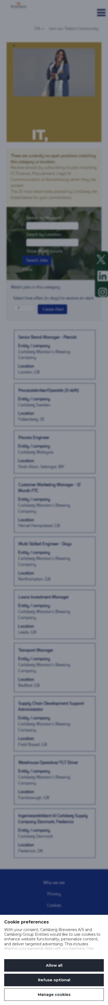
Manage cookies (54, 994)
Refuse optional (54, 980)
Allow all (54, 965)
